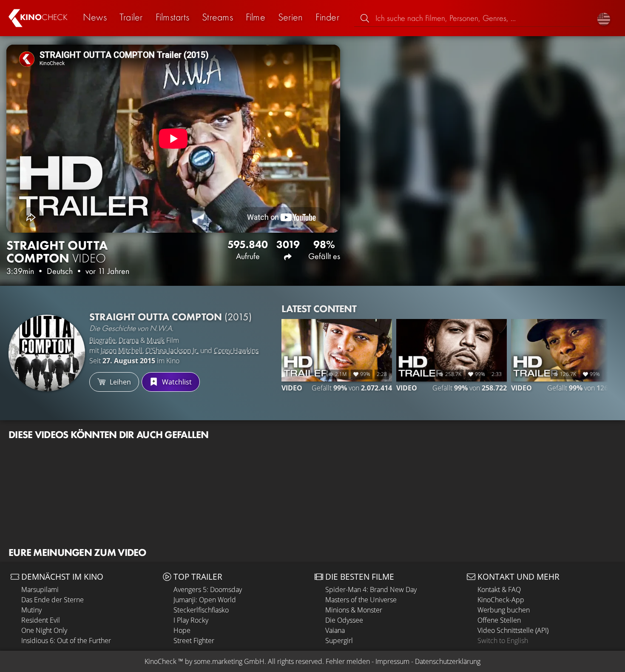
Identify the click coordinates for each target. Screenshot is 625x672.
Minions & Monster (353, 610)
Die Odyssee (344, 620)
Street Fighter (193, 640)
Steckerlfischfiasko (201, 610)
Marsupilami (40, 589)
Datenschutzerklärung (447, 661)
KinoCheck (160, 661)
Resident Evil (40, 620)
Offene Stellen (499, 620)
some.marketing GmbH (229, 661)
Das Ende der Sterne (52, 599)
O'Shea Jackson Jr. (172, 350)
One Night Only (44, 630)
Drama (129, 340)
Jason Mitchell (121, 350)
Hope (181, 630)
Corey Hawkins (236, 350)
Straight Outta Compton (170, 316)
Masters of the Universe (361, 599)
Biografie (102, 340)
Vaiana (335, 630)
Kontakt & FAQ (499, 589)
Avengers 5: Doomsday (207, 589)
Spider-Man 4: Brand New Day (371, 589)
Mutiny (31, 610)
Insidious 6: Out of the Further (66, 640)
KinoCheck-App (500, 599)
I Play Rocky (190, 620)
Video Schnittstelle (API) (512, 630)
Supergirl (339, 640)
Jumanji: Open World (204, 599)
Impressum (392, 661)
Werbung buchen (503, 610)
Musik (156, 340)
